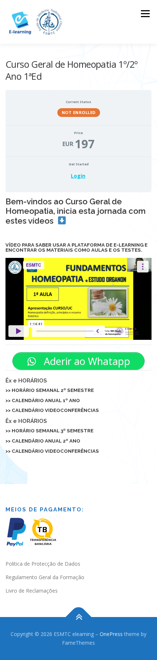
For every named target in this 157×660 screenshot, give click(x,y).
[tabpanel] (78, 325)
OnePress (111, 633)
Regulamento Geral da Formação (44, 577)
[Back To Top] (79, 617)
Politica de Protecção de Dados (42, 563)
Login (78, 175)
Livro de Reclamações (31, 590)
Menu (145, 14)
